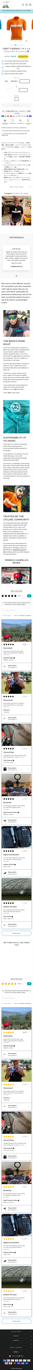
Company (16, 1340)
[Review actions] (29, 644)
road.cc (20, 527)
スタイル (16, 77)
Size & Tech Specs (16, 187)
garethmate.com (22, 533)
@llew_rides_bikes (14, 392)
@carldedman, (7, 550)
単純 (6, 81)
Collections (16, 1331)
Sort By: (17, 615)
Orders (16, 1336)
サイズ (16, 95)
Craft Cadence (16, 1347)
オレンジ (23, 90)
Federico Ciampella (9, 538)
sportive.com (7, 529)
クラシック (24, 81)
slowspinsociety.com (9, 533)
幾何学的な (14, 81)
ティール (14, 90)
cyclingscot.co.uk (17, 531)
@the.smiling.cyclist (9, 552)
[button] (22, 596)
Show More (6, 654)
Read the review (17, 263)
